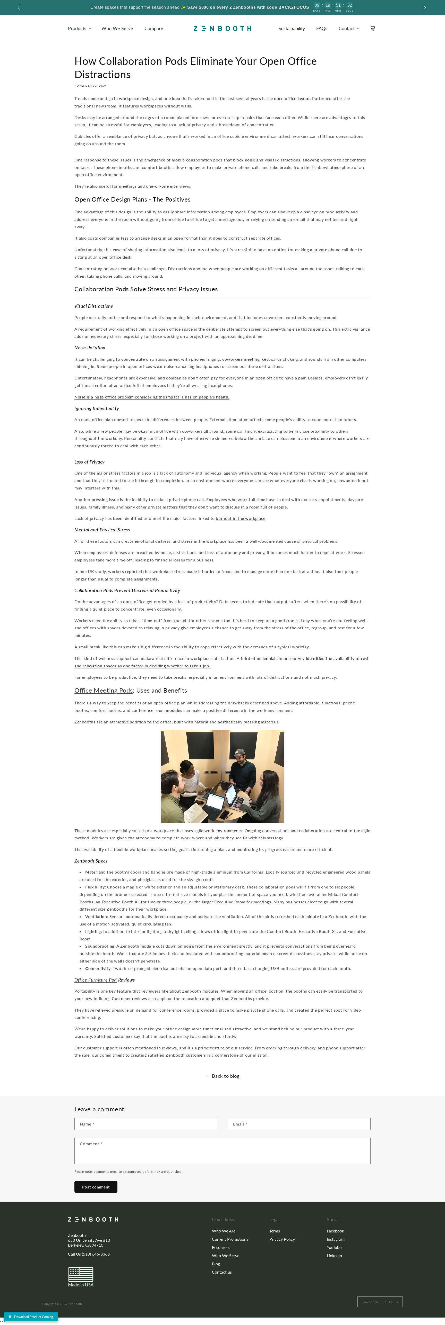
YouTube (334, 1247)
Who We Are (223, 1230)
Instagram (336, 1239)
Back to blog (225, 1076)
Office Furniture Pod (95, 980)
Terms (274, 1230)
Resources (221, 1247)
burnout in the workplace (240, 518)
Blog (216, 1263)
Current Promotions (230, 1239)
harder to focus (217, 571)
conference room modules (157, 710)
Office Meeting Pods (103, 690)
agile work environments (218, 830)
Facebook (335, 1230)
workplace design (136, 98)
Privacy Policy (282, 1239)
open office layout (292, 98)
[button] (425, 7)
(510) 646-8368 (96, 1253)
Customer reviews (129, 998)
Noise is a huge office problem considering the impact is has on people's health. (151, 396)
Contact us (222, 1271)
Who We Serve (225, 1255)
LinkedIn (334, 1255)
